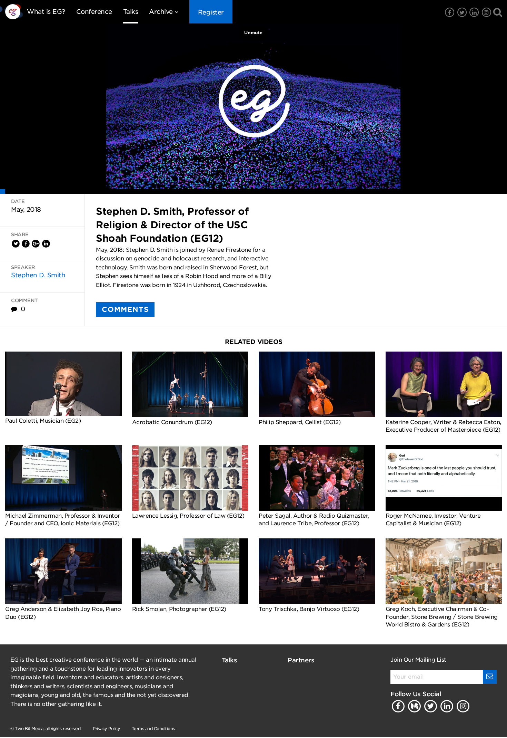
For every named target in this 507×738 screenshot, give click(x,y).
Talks (130, 11)
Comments (125, 309)
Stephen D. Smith (38, 275)
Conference (94, 11)
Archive (161, 11)
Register (211, 12)
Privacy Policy (106, 728)
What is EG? (46, 11)
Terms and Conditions (153, 728)
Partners (301, 660)
